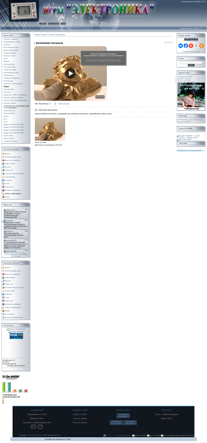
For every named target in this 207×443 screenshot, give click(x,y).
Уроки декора (64, 104)
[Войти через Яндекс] (191, 45)
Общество (9, 170)
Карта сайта (166, 418)
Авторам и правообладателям (37, 422)
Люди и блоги (10, 163)
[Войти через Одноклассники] (201, 45)
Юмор (7, 197)
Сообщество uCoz (184, 78)
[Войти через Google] (196, 45)
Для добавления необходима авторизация (16, 255)
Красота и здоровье (12, 160)
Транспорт (9, 187)
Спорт (7, 183)
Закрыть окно (115, 60)
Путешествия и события (14, 173)
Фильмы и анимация (13, 190)
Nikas (58, 435)
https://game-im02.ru (124, 435)
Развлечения (10, 177)
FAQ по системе (183, 80)
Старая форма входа (191, 51)
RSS (200, 28)
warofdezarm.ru (34, 435)
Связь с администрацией (166, 414)
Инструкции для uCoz (185, 82)
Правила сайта (37, 418)
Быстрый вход (103, 60)
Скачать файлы (80, 418)
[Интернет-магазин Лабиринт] (191, 84)
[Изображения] (50, 129)
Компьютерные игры (13, 157)
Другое (7, 153)
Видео (44, 35)
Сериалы (8, 180)
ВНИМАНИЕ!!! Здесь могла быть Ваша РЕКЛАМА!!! (190, 120)
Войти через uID (191, 39)
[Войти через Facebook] (186, 45)
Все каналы (9, 314)
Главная (43, 23)
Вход (63, 23)
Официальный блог (184, 76)
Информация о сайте (37, 414)
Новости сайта (80, 414)
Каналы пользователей (14, 317)
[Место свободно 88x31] (123, 417)
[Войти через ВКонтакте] (180, 45)
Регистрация (91, 60)
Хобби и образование (13, 193)
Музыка (8, 167)
